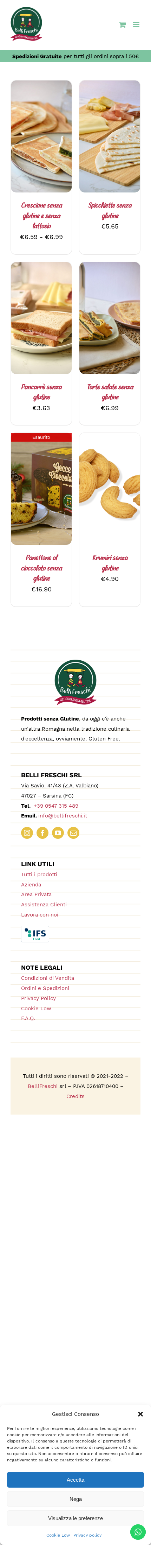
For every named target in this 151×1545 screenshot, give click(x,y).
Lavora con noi (39, 915)
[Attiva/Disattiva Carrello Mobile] (122, 24)
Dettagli (41, 142)
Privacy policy (87, 1535)
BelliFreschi (43, 1086)
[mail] (73, 833)
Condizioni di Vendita (47, 978)
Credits (75, 1096)
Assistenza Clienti (44, 904)
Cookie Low (58, 1535)
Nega (76, 1499)
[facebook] (42, 833)
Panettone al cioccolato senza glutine (41, 568)
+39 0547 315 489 (55, 806)
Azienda (31, 885)
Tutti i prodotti (39, 874)
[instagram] (27, 833)
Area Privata (36, 894)
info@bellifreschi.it (62, 816)
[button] (140, 1414)
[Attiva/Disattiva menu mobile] (136, 24)
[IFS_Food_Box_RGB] (35, 929)
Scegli (36, 134)
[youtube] (58, 833)
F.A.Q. (28, 1018)
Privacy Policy (38, 998)
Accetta (75, 1480)
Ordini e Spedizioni (45, 988)
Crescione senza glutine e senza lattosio (41, 216)
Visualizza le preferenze (75, 1518)
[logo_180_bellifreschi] (75, 662)
